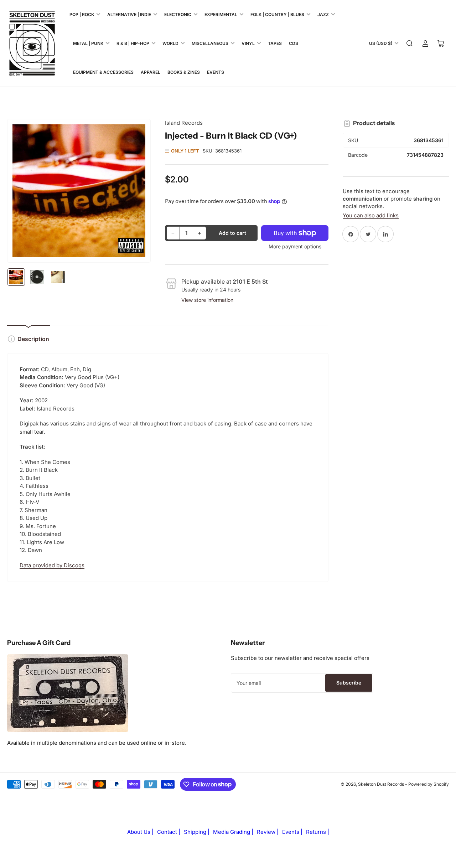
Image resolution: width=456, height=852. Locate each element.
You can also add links (371, 215)
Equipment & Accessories (103, 72)
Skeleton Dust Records (381, 784)
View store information (207, 300)
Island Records (184, 122)
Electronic (177, 14)
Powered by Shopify (428, 784)
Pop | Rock (81, 14)
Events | (292, 831)
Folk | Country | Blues (277, 14)
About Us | (140, 831)
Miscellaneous (210, 43)
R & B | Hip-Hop (132, 43)
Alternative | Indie (129, 14)
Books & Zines (183, 72)
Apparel (150, 72)
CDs (293, 43)
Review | (268, 831)
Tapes (275, 43)
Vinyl (248, 43)
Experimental (220, 14)
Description (33, 338)
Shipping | (196, 831)
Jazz (323, 14)
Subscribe (348, 683)
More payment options (295, 246)
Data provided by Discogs (52, 565)
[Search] (410, 43)
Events (215, 72)
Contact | (168, 831)
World (170, 43)
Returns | (317, 831)
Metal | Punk (88, 43)
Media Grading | (233, 831)
